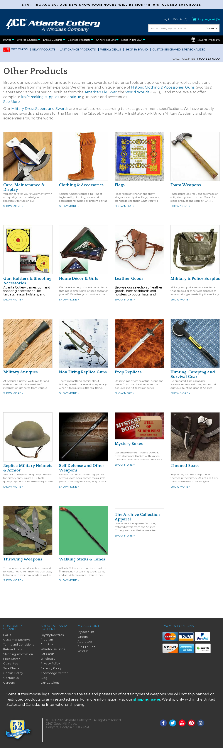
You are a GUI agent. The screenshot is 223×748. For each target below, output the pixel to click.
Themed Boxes (185, 465)
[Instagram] (200, 722)
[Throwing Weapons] (27, 530)
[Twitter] (172, 722)
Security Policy (51, 668)
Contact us (11, 677)
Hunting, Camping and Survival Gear (193, 374)
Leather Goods (129, 278)
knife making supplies (40, 97)
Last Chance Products (78, 49)
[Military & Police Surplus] (195, 250)
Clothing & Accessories (81, 185)
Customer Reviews (16, 639)
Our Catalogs (50, 682)
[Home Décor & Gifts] (83, 250)
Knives (7, 39)
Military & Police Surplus (195, 278)
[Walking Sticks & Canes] (83, 530)
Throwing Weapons (22, 559)
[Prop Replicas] (139, 343)
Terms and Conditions (18, 644)
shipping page (146, 699)
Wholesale (48, 658)
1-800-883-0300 (196, 58)
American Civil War (100, 92)
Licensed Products (79, 39)
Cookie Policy (13, 673)
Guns (189, 87)
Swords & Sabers (27, 39)
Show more (13, 206)
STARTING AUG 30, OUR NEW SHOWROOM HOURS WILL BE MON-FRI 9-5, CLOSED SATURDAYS (111, 4)
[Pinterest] (191, 722)
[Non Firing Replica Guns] (83, 343)
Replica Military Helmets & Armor (27, 468)
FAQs (7, 635)
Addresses (85, 641)
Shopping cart (88, 646)
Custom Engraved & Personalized (179, 49)
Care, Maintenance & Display (23, 187)
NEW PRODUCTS (43, 49)
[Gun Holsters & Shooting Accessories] (27, 250)
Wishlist (83, 651)
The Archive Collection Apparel (137, 517)
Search (211, 28)
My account (86, 632)
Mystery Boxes (129, 443)
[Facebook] (163, 722)
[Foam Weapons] (195, 156)
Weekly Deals (110, 49)
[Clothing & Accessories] (83, 156)
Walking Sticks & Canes (82, 559)
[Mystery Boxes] (139, 426)
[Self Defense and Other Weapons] (83, 437)
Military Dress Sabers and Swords (39, 109)
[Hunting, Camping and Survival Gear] (195, 343)
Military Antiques (20, 372)
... (163, 92)
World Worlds (137, 92)
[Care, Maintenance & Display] (27, 156)
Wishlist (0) (180, 19)
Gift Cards (19, 49)
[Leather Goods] (139, 250)
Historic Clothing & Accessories (157, 87)
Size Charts (11, 668)
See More (11, 102)
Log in (167, 19)
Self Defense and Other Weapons (81, 468)
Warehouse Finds (53, 649)
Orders (83, 636)
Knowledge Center (54, 673)
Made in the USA (132, 39)
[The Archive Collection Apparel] (139, 508)
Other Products (106, 39)
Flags (120, 185)
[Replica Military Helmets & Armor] (27, 437)
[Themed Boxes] (195, 437)
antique (74, 97)
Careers (9, 682)
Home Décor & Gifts (78, 278)
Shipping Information (18, 654)
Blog (44, 677)
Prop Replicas (128, 372)
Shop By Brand (136, 49)
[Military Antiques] (27, 343)
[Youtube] (182, 722)
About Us (47, 644)
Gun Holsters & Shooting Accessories (27, 280)
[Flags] (139, 156)
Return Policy (12, 649)
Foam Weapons (186, 185)
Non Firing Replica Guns (83, 372)
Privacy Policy (50, 663)
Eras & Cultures (53, 39)
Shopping (208, 19)
